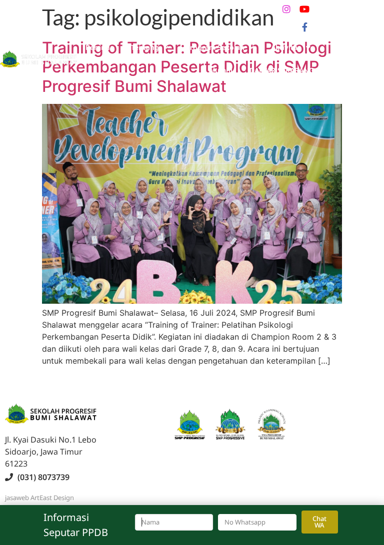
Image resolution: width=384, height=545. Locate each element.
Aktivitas (286, 47)
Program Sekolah (215, 47)
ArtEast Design (52, 497)
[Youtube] (305, 9)
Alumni (220, 70)
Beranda (100, 47)
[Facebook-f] (305, 27)
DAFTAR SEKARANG (282, 70)
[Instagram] (287, 9)
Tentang (145, 47)
